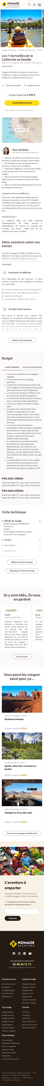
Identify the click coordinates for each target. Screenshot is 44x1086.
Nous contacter (7, 1040)
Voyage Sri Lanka (8, 1021)
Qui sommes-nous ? (9, 984)
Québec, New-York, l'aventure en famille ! (20, 768)
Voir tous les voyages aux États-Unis (22, 833)
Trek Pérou (26, 1012)
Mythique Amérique (14, 719)
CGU (34, 1073)
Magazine (16, 1077)
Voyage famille (27, 990)
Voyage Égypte (7, 1024)
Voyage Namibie (7, 1012)
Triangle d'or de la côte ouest (18, 812)
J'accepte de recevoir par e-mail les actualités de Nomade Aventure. (20, 903)
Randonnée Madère (29, 1028)
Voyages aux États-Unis (26, 50)
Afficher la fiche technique (22, 562)
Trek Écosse (26, 1018)
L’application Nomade (11, 1043)
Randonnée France (29, 1021)
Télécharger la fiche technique (22, 570)
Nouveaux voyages (29, 1003)
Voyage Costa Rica (8, 1018)
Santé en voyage (8, 1049)
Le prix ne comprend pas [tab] (32, 367)
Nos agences (6, 987)
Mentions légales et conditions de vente (16, 1073)
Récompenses (7, 996)
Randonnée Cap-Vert (29, 1024)
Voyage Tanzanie (8, 1015)
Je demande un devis (22, 102)
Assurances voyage (9, 1052)
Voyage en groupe (28, 984)
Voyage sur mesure (29, 987)
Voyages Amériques (9, 50)
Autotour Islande (8, 1028)
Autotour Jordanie (8, 1031)
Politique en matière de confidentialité (16, 1075)
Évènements (6, 1056)
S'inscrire (13, 918)
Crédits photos (27, 1077)
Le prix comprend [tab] (12, 367)
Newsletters (6, 1077)
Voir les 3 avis (22, 656)
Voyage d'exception (29, 1000)
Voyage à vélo (27, 996)
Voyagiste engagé (8, 990)
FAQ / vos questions (9, 1046)
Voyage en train (27, 993)
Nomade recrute (8, 993)
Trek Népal (26, 1015)
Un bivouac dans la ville (10, 1059)
